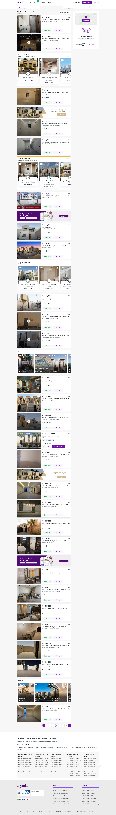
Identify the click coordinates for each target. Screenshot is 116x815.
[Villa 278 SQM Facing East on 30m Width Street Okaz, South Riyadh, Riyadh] (29, 154)
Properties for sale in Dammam (25, 769)
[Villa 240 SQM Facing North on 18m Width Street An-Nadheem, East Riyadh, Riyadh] (29, 467)
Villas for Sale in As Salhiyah (90, 773)
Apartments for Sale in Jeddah (41, 760)
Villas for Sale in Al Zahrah (73, 764)
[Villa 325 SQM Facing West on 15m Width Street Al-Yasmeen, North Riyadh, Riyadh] (29, 620)
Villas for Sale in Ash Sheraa (90, 758)
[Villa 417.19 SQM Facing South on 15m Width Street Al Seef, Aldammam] (29, 534)
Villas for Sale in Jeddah (56, 760)
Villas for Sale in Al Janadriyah (73, 775)
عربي (92, 811)
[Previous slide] (16, 765)
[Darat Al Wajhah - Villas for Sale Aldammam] (29, 448)
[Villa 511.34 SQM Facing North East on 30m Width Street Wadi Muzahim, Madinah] (29, 676)
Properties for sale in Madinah (25, 764)
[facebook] (24, 811)
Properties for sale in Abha (24, 766)
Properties (20, 7)
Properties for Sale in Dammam (61, 798)
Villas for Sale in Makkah (56, 762)
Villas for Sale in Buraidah (56, 769)
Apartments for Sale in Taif (40, 768)
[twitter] (34, 811)
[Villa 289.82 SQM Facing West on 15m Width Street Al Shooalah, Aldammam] (29, 310)
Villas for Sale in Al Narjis (72, 766)
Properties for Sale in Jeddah (60, 793)
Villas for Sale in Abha (56, 766)
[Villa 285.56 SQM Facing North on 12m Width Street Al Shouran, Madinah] (29, 411)
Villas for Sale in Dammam (89, 798)
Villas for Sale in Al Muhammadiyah (91, 768)
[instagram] (17, 811)
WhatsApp (48, 30)
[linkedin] (27, 811)
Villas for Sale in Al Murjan (89, 769)
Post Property (76, 2)
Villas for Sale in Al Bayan (72, 773)
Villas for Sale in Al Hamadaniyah (91, 775)
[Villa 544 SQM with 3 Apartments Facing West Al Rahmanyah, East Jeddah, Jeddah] (29, 136)
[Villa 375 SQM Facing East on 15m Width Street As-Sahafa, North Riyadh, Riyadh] (29, 639)
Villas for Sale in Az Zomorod (90, 771)
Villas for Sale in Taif (55, 768)
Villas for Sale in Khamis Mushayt (90, 804)
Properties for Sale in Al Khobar (61, 801)
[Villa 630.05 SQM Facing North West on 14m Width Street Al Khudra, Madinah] (29, 208)
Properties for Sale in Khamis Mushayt (63, 804)
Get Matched (92, 44)
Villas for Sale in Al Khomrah (90, 762)
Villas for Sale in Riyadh (56, 758)
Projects (43, 2)
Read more (19, 749)
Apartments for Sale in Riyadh (41, 758)
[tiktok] (21, 811)
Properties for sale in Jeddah (24, 760)
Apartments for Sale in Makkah (41, 762)
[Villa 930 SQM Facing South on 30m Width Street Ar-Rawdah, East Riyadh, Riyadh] (29, 517)
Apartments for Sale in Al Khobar (42, 771)
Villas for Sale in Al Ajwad (89, 766)
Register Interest (58, 446)
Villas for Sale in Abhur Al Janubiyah (91, 760)
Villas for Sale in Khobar (56, 771)
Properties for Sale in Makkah (60, 796)
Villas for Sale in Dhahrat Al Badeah (74, 771)
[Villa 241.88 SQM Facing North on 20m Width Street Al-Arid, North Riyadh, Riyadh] (29, 721)
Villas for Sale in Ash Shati (89, 764)
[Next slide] (99, 765)
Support (50, 2)
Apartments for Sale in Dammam (42, 769)
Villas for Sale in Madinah (56, 764)
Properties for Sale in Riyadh (60, 790)
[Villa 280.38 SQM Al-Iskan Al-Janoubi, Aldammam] (29, 239)
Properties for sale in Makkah (24, 762)
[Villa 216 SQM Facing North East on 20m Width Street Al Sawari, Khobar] (29, 258)
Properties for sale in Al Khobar (25, 771)
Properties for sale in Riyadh (24, 758)
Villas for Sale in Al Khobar (89, 801)
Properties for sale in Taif (24, 768)
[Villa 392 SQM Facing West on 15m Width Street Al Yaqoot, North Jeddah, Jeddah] (29, 32)
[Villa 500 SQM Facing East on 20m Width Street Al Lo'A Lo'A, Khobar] (29, 553)
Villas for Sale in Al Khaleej (73, 768)
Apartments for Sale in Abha (41, 766)
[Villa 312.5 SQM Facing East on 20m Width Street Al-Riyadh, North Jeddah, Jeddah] (29, 392)
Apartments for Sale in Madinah (41, 764)
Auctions (36, 2)
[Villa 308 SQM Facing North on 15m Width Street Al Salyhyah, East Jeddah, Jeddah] (29, 104)
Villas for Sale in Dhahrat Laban (74, 760)
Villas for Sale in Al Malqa (72, 762)
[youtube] (30, 811)
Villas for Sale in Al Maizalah (73, 758)
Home (18, 734)
